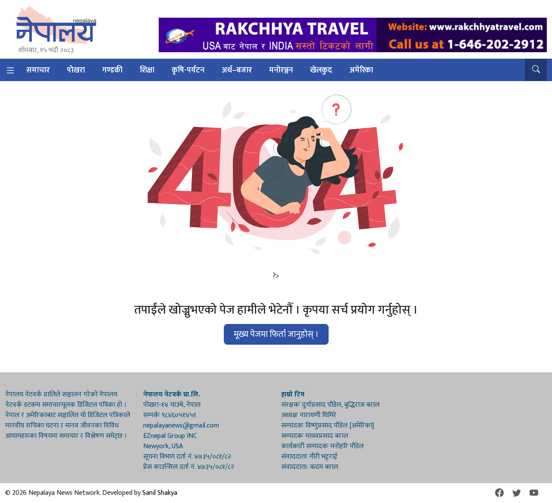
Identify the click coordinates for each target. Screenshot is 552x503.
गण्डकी (112, 70)
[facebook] (499, 493)
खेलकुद (321, 70)
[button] (536, 70)
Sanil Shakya (159, 493)
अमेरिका (361, 70)
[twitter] (516, 493)
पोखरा (76, 70)
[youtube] (534, 493)
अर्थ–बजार (237, 70)
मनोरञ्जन (281, 70)
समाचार (38, 70)
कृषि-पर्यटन (188, 70)
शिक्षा (147, 70)
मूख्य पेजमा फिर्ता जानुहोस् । (276, 334)
